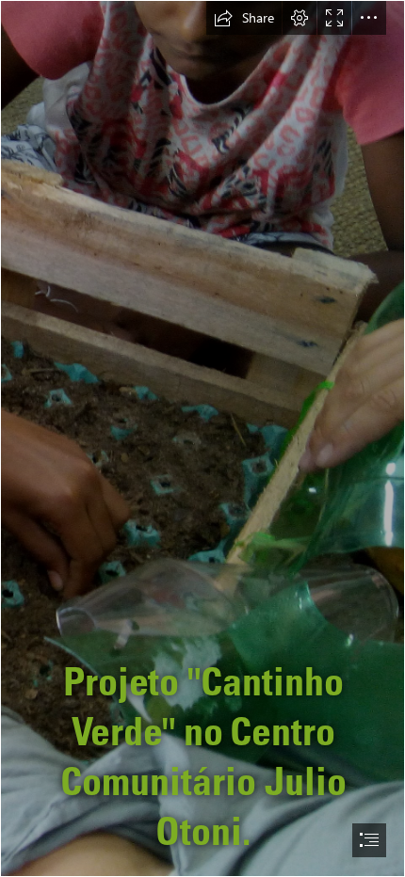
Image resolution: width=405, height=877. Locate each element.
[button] (244, 18)
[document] (202, 438)
